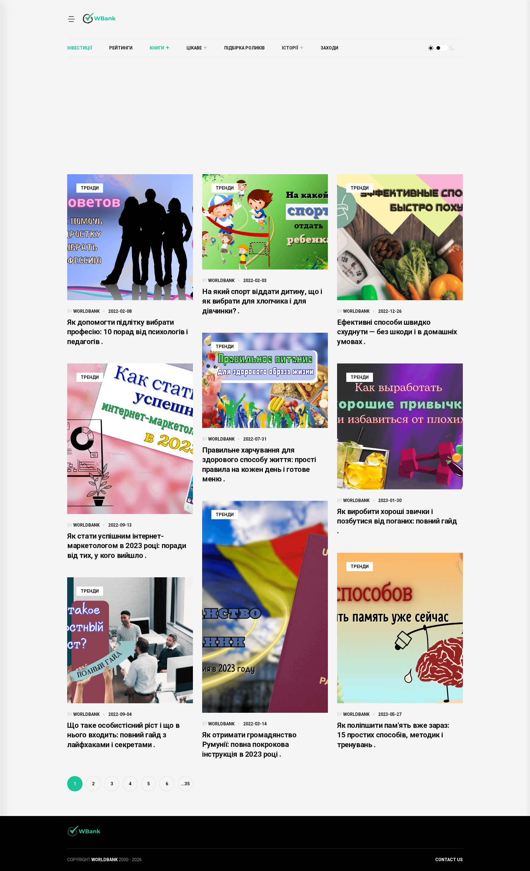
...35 (185, 784)
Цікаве (194, 47)
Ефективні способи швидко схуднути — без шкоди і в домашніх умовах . (397, 332)
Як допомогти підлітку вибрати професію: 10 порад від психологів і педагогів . (127, 332)
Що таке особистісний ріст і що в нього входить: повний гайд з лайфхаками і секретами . (123, 735)
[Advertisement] (265, 104)
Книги (157, 47)
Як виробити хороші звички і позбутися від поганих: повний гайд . (397, 521)
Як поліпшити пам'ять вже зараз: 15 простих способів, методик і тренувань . (393, 735)
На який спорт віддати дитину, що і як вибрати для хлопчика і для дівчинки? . (262, 301)
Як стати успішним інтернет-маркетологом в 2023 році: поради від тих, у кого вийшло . (126, 545)
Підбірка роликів (244, 47)
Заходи (329, 47)
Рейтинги (120, 47)
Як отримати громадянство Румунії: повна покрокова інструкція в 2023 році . (249, 744)
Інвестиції (79, 47)
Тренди (90, 188)
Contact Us (449, 859)
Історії (290, 47)
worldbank (86, 311)
